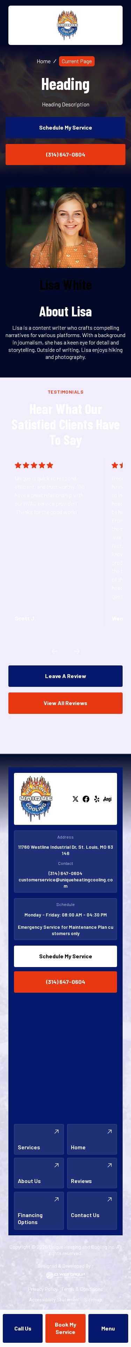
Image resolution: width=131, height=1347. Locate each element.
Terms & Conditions (82, 1289)
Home (44, 61)
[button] (108, 1328)
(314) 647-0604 (65, 873)
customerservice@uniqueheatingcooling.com (66, 882)
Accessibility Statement (54, 1299)
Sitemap (93, 1299)
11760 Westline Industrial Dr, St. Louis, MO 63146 (65, 850)
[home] (65, 25)
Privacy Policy (42, 1289)
